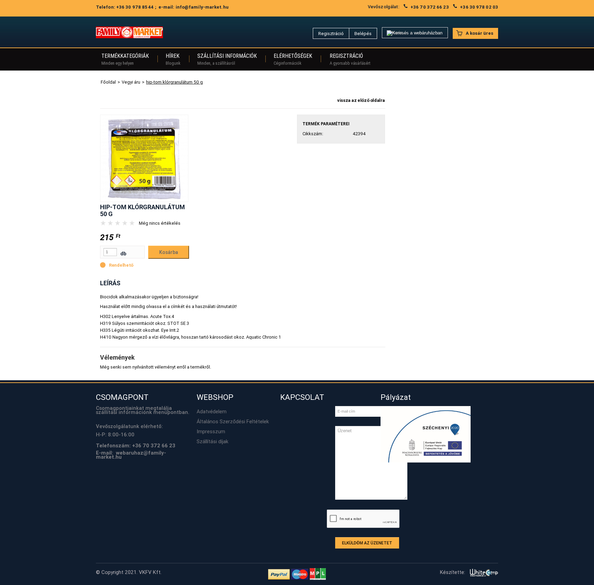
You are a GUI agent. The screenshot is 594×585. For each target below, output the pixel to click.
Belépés (363, 33)
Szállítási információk (227, 59)
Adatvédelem (212, 411)
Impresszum (211, 431)
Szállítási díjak (212, 441)
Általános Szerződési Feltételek (233, 421)
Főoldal (108, 82)
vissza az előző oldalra (361, 100)
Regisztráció (331, 33)
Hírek (173, 59)
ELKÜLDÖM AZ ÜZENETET (367, 543)
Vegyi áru (131, 82)
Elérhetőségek (293, 59)
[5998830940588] (144, 157)
